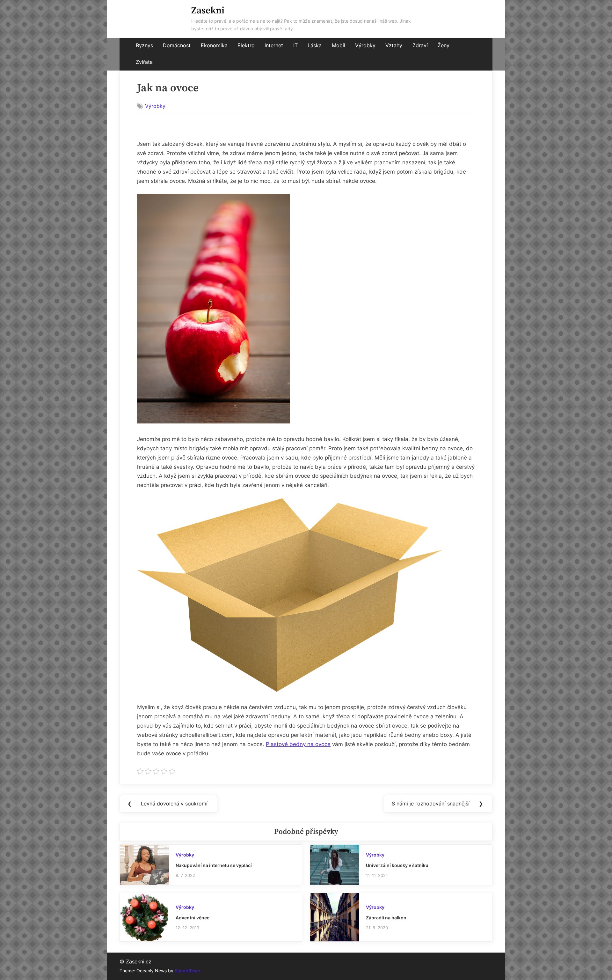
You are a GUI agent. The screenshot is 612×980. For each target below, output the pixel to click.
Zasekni (207, 11)
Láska (315, 45)
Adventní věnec (192, 917)
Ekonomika (214, 45)
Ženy (443, 45)
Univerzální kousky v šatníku (397, 865)
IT (295, 45)
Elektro (246, 45)
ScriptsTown (187, 970)
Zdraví (420, 45)
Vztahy (393, 45)
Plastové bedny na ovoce (298, 744)
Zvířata (144, 62)
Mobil (338, 45)
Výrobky (365, 45)
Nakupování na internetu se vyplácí (214, 865)
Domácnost (177, 45)
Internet (274, 45)
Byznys (144, 45)
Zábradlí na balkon (386, 917)
